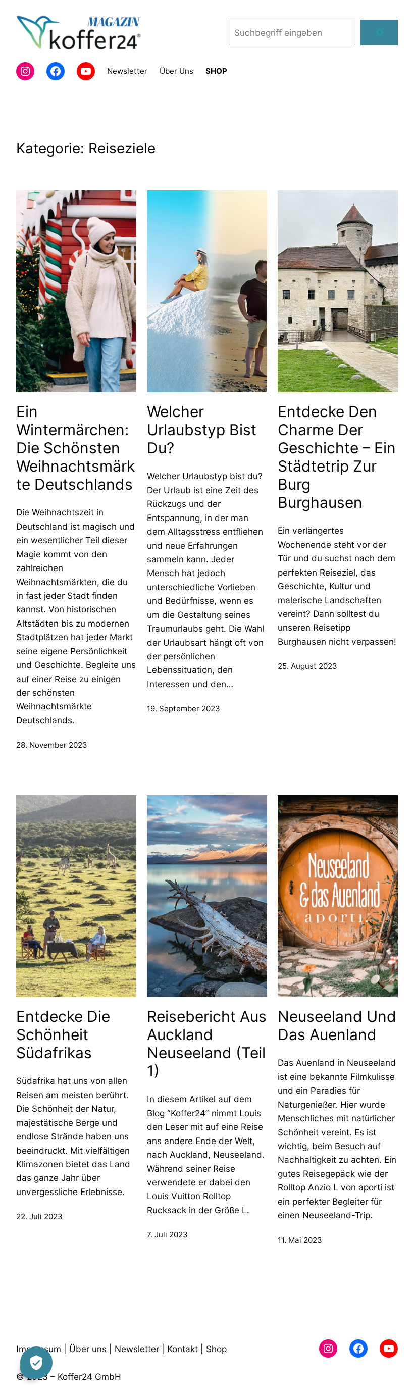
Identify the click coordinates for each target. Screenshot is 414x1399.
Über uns (88, 1348)
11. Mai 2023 (300, 1240)
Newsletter (137, 1348)
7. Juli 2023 (167, 1234)
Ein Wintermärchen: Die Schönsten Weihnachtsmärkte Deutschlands (75, 447)
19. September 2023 (183, 708)
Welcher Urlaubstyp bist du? (201, 429)
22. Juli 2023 (39, 1216)
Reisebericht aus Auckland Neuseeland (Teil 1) (207, 1043)
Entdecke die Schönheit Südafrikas (63, 1034)
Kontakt (183, 1348)
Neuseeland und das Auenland (337, 1025)
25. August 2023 (307, 666)
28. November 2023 (51, 745)
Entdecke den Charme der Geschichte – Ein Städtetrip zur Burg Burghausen (337, 456)
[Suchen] (379, 32)
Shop (216, 1348)
